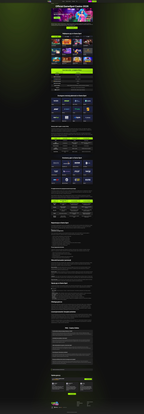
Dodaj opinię (88, 379)
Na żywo (66, 36)
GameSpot (52, 3)
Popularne (55, 36)
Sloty (87, 36)
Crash (77, 36)
